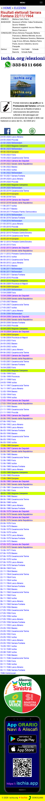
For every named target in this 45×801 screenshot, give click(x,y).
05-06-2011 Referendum (11, 271)
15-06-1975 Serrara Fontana (12, 538)
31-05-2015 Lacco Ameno (11, 224)
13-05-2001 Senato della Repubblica (16, 358)
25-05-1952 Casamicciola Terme (14, 631)
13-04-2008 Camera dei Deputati (14, 295)
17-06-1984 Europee (9, 478)
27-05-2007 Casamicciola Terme (14, 304)
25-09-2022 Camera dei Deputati (14, 161)
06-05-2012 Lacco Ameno (11, 263)
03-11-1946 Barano (8, 655)
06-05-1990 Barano (8, 433)
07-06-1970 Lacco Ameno (11, 562)
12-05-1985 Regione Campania (14, 472)
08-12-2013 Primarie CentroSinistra (16, 242)
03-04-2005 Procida (9, 325)
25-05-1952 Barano (8, 628)
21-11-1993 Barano (8, 406)
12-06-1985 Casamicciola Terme (14, 457)
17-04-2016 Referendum (11, 221)
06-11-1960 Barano (8, 589)
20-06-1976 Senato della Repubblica (16, 520)
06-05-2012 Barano (8, 266)
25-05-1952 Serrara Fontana (12, 643)
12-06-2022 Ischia (8, 170)
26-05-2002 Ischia (8, 346)
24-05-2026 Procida (9, 140)
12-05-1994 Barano (8, 391)
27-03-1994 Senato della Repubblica (16, 403)
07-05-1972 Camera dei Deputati (14, 544)
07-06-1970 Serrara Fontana (12, 565)
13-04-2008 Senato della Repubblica (16, 298)
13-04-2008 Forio (8, 292)
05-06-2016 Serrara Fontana (12, 218)
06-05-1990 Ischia (8, 442)
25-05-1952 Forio (8, 634)
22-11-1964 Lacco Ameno (11, 583)
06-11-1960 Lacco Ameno (11, 601)
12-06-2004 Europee (9, 334)
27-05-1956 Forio (8, 613)
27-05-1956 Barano (8, 607)
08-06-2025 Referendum (11, 149)
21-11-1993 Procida (9, 412)
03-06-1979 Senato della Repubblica (16, 514)
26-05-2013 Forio (8, 245)
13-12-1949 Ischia (8, 649)
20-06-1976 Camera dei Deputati (14, 517)
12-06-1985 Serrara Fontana (12, 466)
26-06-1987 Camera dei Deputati (14, 448)
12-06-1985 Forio (8, 460)
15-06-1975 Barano (8, 526)
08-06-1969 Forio (8, 568)
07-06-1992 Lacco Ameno (11, 424)
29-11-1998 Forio (8, 379)
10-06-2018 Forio (8, 197)
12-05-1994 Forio (8, 394)
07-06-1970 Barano (8, 553)
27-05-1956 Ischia (8, 616)
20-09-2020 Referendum (11, 188)
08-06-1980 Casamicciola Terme (14, 499)
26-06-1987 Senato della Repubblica (16, 451)
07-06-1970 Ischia (8, 559)
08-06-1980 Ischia (8, 502)
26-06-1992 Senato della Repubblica (16, 418)
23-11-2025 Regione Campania (14, 146)
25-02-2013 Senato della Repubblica (16, 251)
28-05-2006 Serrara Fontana (12, 322)
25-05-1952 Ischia (8, 637)
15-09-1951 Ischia (8, 646)
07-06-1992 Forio (8, 421)
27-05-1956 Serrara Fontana (12, 622)
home (7, 8)
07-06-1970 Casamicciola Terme (14, 556)
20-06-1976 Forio (8, 523)
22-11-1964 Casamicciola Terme (14, 574)
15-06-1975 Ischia (8, 532)
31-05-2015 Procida (9, 227)
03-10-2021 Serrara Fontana (12, 176)
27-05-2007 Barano (8, 301)
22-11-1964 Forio (8, 577)
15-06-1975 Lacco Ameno (11, 535)
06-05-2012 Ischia (8, 257)
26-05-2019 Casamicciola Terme (14, 191)
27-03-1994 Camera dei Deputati (14, 400)
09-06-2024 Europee (9, 152)
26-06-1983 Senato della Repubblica (16, 484)
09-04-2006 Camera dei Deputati (14, 316)
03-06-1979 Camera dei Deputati (14, 511)
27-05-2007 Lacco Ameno (11, 310)
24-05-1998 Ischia (8, 382)
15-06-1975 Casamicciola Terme (14, 529)
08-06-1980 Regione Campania (14, 493)
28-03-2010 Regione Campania (14, 280)
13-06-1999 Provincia (10, 376)
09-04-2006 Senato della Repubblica (16, 319)
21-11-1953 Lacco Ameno (11, 625)
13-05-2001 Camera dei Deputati (14, 355)
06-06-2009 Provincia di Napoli (14, 283)
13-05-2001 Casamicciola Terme (14, 361)
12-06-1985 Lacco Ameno (11, 469)
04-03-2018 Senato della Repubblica (16, 203)
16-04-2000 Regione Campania (14, 370)
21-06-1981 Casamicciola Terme (14, 487)
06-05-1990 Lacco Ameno (11, 427)
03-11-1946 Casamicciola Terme (14, 658)
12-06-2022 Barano (8, 167)
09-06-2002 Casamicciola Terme (14, 352)
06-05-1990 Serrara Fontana (12, 430)
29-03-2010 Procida (9, 277)
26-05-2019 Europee (9, 194)
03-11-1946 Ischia (8, 664)
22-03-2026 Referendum (11, 143)
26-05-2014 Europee (9, 239)
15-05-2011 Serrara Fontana (12, 274)
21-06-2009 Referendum (11, 289)
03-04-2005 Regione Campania (14, 328)
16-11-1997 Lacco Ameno (11, 388)
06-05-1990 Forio (8, 439)
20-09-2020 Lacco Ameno (11, 179)
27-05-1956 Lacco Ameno (11, 619)
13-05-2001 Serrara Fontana (12, 364)
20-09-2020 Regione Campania (14, 185)
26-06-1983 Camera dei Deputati (14, 481)
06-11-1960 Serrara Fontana (12, 604)
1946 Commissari (8, 673)
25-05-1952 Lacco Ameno (11, 640)
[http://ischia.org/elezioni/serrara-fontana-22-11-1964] (32, 131)
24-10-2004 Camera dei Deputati (14, 331)
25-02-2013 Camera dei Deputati (14, 248)
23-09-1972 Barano (8, 541)
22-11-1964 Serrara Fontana (12, 586)
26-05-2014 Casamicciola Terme (14, 236)
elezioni (20, 8)
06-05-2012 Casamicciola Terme (14, 260)
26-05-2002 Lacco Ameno (11, 349)
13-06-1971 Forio (8, 550)
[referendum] (22, 694)
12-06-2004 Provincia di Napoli (14, 337)
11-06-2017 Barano (8, 209)
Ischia (24, 797)
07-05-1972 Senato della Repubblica (16, 547)
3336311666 (37, 798)
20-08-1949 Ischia (8, 652)
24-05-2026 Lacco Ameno (11, 137)
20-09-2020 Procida (9, 182)
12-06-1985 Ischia (8, 463)
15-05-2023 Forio (8, 155)
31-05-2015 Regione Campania (14, 230)
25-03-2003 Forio (8, 340)
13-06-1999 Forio (8, 373)
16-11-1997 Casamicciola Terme (14, 385)
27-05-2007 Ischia (8, 307)
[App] (22, 754)
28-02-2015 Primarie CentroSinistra (16, 233)
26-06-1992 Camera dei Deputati (14, 415)
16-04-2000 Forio (8, 367)
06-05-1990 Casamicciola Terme (14, 436)
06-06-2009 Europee (9, 286)
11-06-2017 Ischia (8, 206)
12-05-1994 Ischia (8, 397)
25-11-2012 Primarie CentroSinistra (16, 254)
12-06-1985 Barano (8, 454)
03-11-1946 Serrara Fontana (12, 670)
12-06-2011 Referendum (11, 268)
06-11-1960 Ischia (8, 598)
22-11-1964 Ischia (8, 580)
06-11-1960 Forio (8, 595)
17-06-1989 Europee (9, 445)
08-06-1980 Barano (8, 496)
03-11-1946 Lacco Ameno (11, 667)
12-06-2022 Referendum (11, 173)
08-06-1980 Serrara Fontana (12, 508)
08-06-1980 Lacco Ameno (11, 505)
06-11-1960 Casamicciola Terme (14, 592)
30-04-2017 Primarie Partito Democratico (18, 212)
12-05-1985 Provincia (10, 475)
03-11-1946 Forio (8, 661)
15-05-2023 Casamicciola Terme (14, 158)
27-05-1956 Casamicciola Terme (14, 610)
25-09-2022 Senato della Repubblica (16, 164)
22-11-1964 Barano (8, 571)
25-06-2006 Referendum (11, 313)
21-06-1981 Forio (8, 490)
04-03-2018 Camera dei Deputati (14, 200)
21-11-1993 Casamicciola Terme (14, 409)
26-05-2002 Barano (8, 343)
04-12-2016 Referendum (11, 215)
